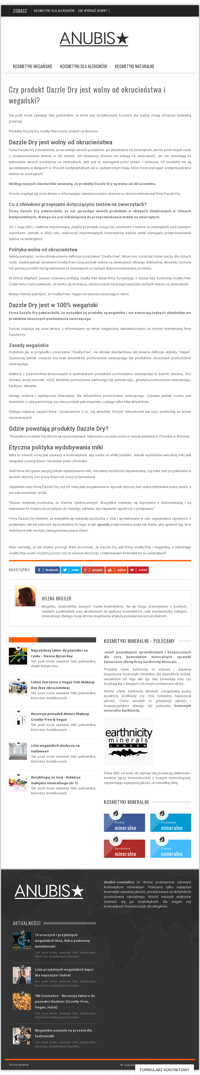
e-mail (143, 570)
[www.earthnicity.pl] (147, 742)
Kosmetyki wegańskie (32, 66)
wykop (121, 570)
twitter (75, 570)
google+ (97, 570)
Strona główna (18, 1064)
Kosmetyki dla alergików (83, 66)
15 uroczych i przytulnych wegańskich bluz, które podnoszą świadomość (62, 940)
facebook (52, 570)
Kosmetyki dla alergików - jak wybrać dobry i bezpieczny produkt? (89, 10)
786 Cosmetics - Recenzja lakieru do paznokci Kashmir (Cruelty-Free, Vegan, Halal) (65, 1001)
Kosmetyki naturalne (134, 66)
